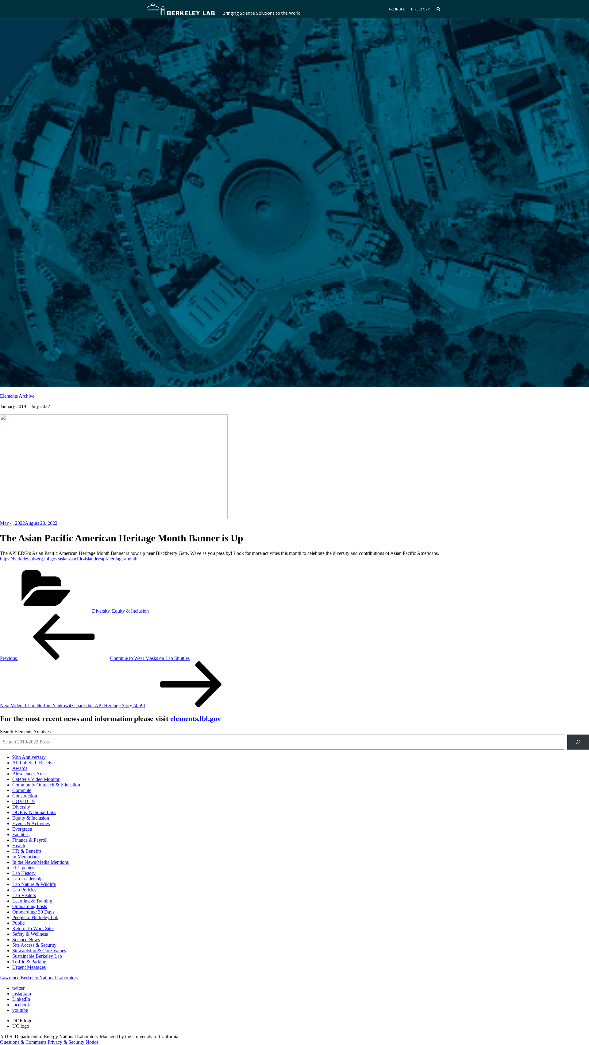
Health (18, 845)
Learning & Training (32, 900)
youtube (20, 1010)
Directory (420, 9)
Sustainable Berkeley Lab (37, 956)
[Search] (578, 742)
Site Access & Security (34, 945)
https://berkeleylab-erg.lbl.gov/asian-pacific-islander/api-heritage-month (68, 558)
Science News (26, 939)
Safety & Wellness (30, 934)
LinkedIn (21, 999)
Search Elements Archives (25, 731)
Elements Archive (17, 396)
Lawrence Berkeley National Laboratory (39, 977)
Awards (19, 768)
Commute (21, 790)
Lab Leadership (27, 878)
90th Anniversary (29, 757)
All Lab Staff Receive (33, 762)
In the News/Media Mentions (40, 862)
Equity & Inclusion (130, 611)
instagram (21, 993)
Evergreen (22, 829)
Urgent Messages (29, 967)
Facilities (20, 834)
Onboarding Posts (29, 906)
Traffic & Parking (29, 961)
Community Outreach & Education (46, 784)
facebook (21, 1004)
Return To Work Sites (33, 928)
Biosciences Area (29, 773)
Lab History (24, 873)
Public (18, 923)
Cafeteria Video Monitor (36, 779)
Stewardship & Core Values (39, 950)
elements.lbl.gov (195, 719)
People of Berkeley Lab (35, 917)
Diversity (101, 611)
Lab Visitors (24, 895)
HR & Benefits (26, 851)
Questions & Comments (23, 1042)
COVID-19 (23, 801)
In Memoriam (25, 856)
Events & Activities (31, 823)
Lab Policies (24, 889)
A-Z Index (397, 9)
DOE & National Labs (34, 812)
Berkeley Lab (181, 9)
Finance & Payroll (30, 840)
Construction (24, 795)
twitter (18, 988)
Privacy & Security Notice (73, 1042)
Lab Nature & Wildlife (34, 884)
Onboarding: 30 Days (33, 911)
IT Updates (23, 867)
